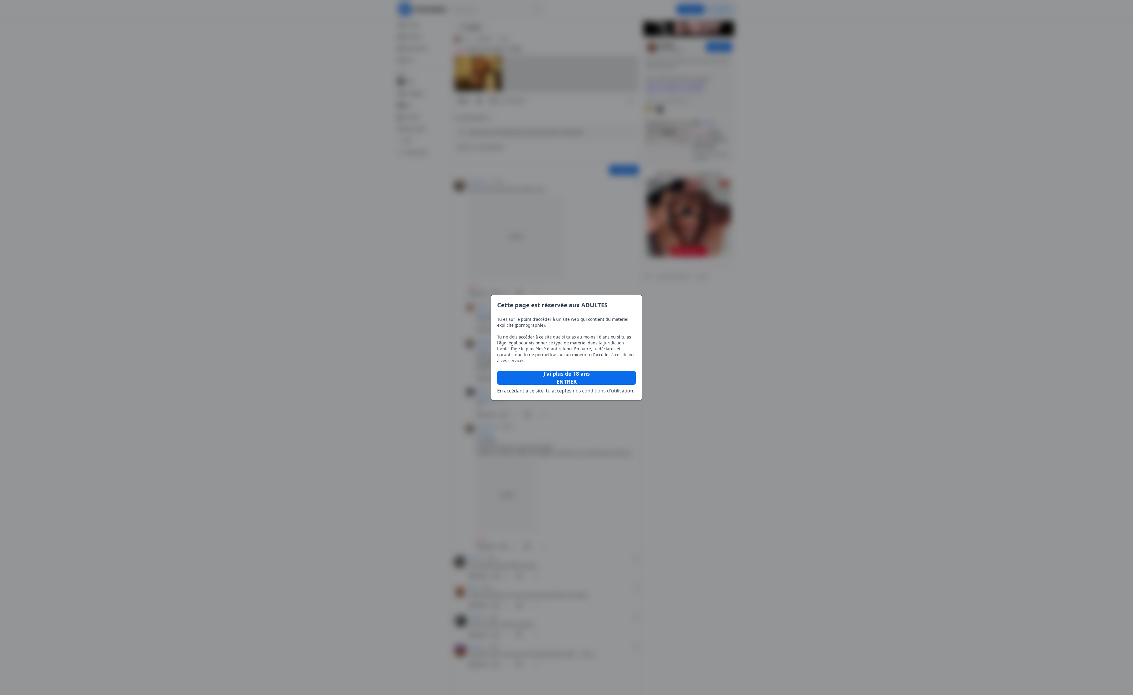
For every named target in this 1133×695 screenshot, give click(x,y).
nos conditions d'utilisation (603, 390)
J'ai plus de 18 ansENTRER (566, 378)
